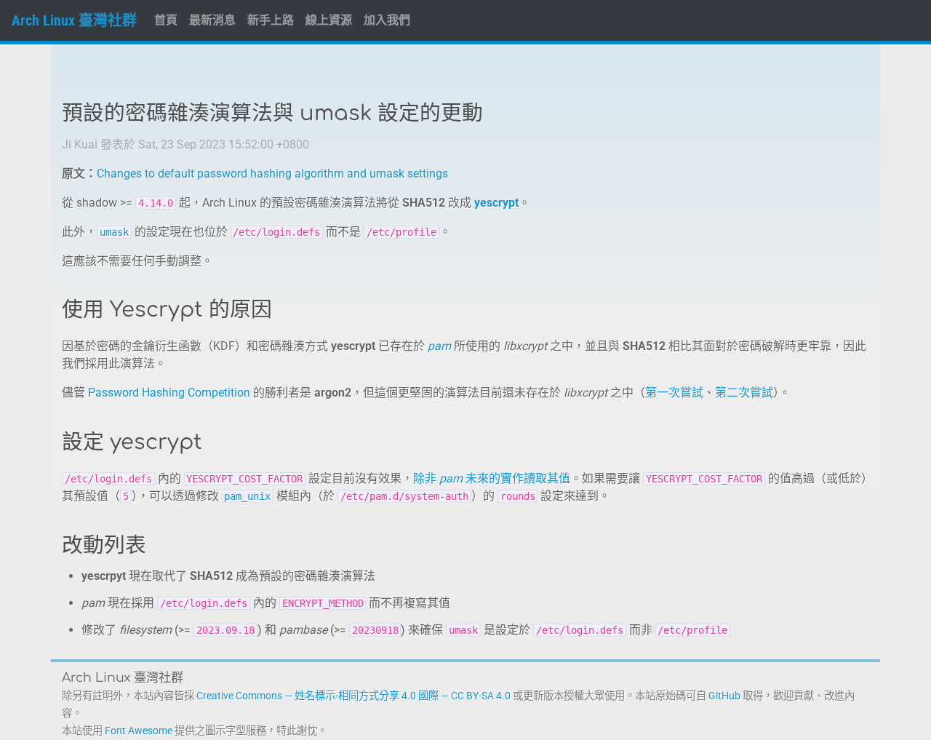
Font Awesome (138, 731)
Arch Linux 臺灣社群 (74, 20)
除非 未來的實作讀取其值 (491, 478)
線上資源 (328, 20)
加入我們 (387, 20)
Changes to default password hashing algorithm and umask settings (272, 173)
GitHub (724, 696)
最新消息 (212, 20)
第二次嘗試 (744, 392)
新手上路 (270, 20)
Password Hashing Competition (169, 392)
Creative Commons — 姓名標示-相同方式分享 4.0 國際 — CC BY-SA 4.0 (353, 696)
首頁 (165, 20)
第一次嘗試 (674, 392)
